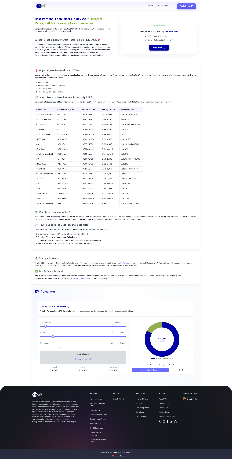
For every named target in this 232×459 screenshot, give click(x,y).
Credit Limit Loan (97, 428)
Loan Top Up (95, 410)
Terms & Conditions (167, 417)
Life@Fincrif (164, 403)
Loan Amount (45, 322)
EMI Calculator (142, 417)
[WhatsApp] (160, 422)
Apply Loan (185, 6)
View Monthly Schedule (150, 370)
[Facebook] (167, 422)
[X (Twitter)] (171, 422)
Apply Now (157, 48)
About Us (163, 399)
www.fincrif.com (79, 278)
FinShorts (140, 403)
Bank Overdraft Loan (98, 419)
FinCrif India (111, 453)
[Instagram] (175, 422)
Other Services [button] (163, 5)
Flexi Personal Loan (98, 423)
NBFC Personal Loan (98, 415)
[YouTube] (164, 422)
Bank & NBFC (118, 399)
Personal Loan (96, 399)
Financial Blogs (142, 399)
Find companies (142, 408)
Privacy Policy (164, 412)
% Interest (44, 343)
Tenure (43, 333)
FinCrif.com (124, 263)
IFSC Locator (141, 412)
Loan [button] (147, 5)
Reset (181, 370)
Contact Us (163, 408)
